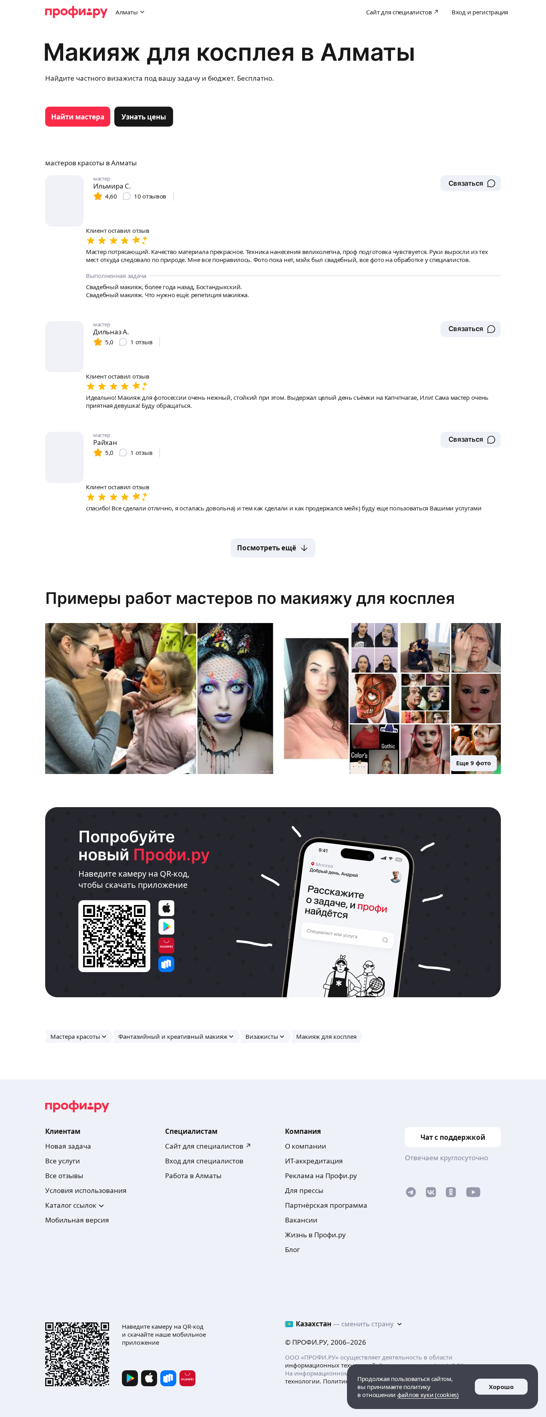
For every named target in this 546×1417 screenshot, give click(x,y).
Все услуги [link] (62, 1160)
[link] (77, 117)
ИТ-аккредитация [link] (314, 1160)
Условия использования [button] (86, 1190)
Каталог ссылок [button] (70, 1205)
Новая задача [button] (68, 1146)
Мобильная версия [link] (77, 1219)
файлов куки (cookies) (428, 1395)
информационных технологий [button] (330, 1365)
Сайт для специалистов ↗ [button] (208, 1146)
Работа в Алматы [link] (193, 1175)
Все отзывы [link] (64, 1175)
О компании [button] (305, 1146)
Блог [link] (292, 1249)
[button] (470, 183)
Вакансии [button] (301, 1219)
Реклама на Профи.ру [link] (321, 1175)
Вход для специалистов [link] (204, 1160)
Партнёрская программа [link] (326, 1205)
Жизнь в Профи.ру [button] (315, 1234)
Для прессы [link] (304, 1190)
